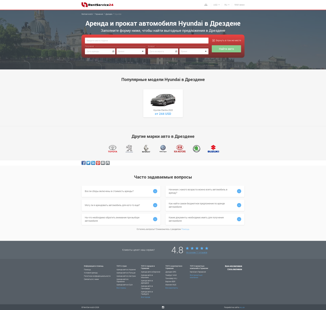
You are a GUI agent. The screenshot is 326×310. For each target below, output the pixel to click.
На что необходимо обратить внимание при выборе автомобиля (112, 219)
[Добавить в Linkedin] (93, 163)
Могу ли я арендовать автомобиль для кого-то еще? (112, 205)
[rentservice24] (97, 5)
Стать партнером (234, 269)
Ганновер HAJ (171, 278)
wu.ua (242, 307)
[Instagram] (163, 307)
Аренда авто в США (125, 284)
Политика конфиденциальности (97, 276)
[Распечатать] (103, 163)
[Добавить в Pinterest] (98, 163)
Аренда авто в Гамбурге (147, 292)
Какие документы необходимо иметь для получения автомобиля (196, 219)
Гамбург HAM (171, 275)
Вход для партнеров (233, 266)
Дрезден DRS (170, 272)
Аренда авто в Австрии (126, 276)
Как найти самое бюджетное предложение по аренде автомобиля (197, 205)
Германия (99, 14)
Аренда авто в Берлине (150, 272)
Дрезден (108, 14)
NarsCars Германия (198, 272)
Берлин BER (170, 281)
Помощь (185, 229)
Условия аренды (91, 272)
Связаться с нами (91, 279)
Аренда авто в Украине (126, 269)
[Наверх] (108, 163)
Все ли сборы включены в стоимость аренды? (109, 191)
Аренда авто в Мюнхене (147, 276)
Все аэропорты (171, 288)
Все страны (121, 288)
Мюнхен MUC (170, 284)
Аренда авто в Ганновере (147, 287)
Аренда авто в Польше (126, 272)
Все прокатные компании (196, 276)
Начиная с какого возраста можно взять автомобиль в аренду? (198, 191)
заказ (239, 4)
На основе (196, 252)
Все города (145, 297)
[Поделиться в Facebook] (84, 163)
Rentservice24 (87, 14)
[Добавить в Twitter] (88, 163)
